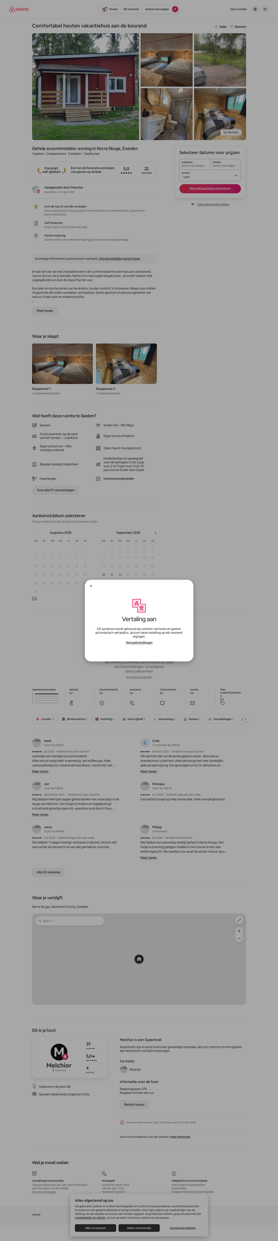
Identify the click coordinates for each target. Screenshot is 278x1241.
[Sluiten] (90, 585)
